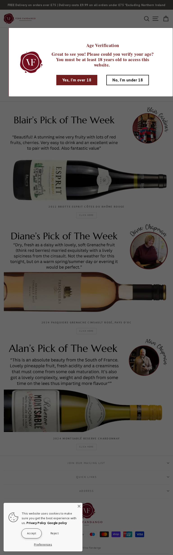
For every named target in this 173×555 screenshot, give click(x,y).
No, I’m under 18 (127, 80)
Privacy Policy (36, 523)
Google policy (57, 523)
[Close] (79, 506)
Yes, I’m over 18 (76, 80)
